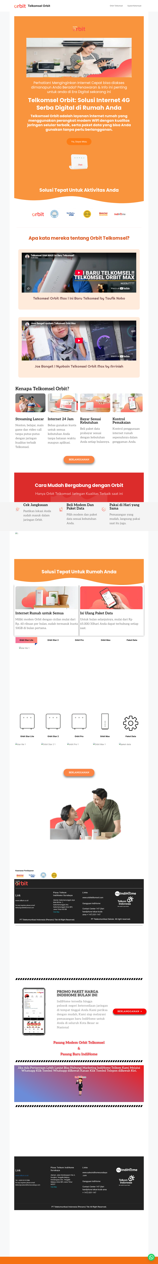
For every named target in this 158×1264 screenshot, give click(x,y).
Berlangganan (79, 459)
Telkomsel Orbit (39, 6)
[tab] (26, 640)
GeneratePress (94, 1260)
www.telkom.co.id (21, 1175)
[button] (151, 1257)
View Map (56, 912)
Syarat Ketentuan (134, 6)
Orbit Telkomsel (116, 6)
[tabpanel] (79, 676)
